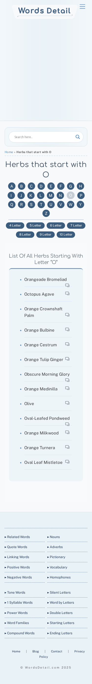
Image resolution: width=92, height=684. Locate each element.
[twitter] (28, 519)
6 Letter (56, 225)
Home (9, 152)
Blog (36, 651)
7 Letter (76, 225)
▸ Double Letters (60, 613)
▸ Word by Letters (60, 602)
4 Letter (15, 225)
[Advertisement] (46, 72)
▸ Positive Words (17, 567)
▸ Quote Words (16, 547)
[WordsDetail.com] (45, 17)
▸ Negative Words (18, 577)
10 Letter (66, 234)
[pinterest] (63, 519)
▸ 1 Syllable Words (19, 602)
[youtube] (51, 519)
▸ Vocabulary (57, 567)
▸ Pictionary (56, 557)
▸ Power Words (16, 613)
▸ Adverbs (55, 547)
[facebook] (40, 519)
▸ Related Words (17, 537)
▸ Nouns (53, 537)
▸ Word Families (17, 623)
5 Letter (35, 225)
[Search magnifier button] (77, 136)
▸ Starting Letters (60, 623)
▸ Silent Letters (59, 592)
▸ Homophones (59, 577)
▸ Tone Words (15, 592)
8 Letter (25, 234)
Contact (57, 651)
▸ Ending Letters (59, 633)
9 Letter (45, 234)
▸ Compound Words (20, 633)
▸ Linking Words (17, 557)
